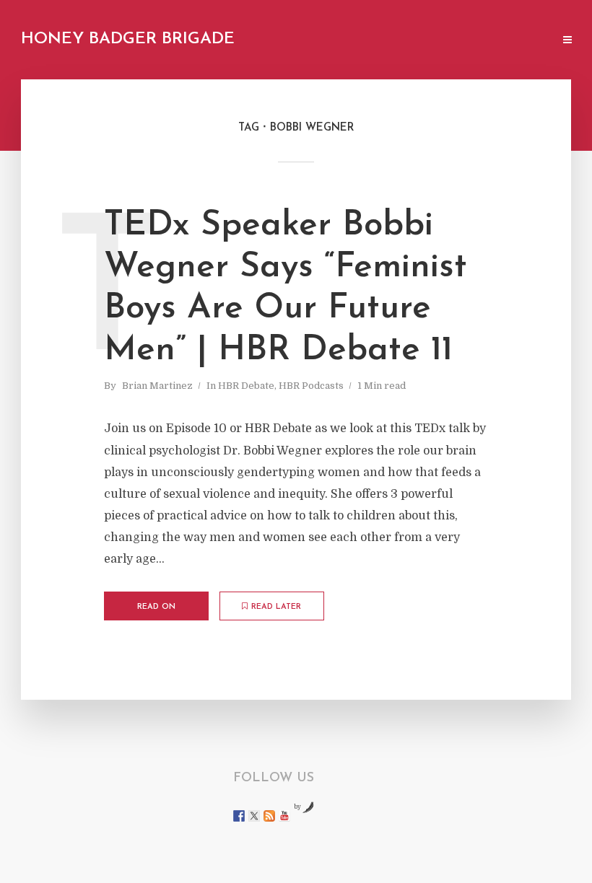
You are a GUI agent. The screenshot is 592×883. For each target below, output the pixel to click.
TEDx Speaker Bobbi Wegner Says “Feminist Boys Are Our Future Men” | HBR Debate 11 (285, 288)
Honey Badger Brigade (128, 39)
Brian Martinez (157, 385)
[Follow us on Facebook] (239, 816)
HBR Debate (246, 385)
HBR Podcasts (311, 385)
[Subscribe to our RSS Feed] (269, 816)
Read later (276, 607)
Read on (156, 607)
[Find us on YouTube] (284, 816)
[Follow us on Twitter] (254, 816)
